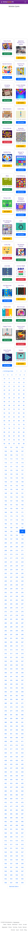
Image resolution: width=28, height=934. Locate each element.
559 (22, 883)
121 (11, 466)
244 (5, 585)
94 (23, 440)
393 (11, 726)
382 (17, 715)
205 (11, 547)
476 (5, 806)
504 (5, 833)
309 (11, 646)
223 (22, 562)
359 (22, 692)
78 (19, 428)
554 (17, 879)
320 (5, 657)
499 (22, 825)
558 (17, 883)
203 (22, 543)
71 (9, 424)
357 (11, 692)
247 (22, 585)
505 (11, 833)
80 (4, 432)
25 (4, 390)
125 (11, 470)
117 (11, 463)
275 (22, 611)
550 (17, 875)
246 (17, 585)
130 (17, 474)
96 (9, 444)
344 (5, 680)
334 (17, 669)
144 (5, 489)
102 (17, 447)
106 (17, 451)
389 (11, 722)
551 (22, 875)
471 (22, 799)
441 (11, 772)
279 (22, 615)
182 (17, 524)
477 (11, 806)
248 (5, 589)
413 (11, 745)
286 (17, 623)
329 (11, 665)
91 (9, 440)
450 (17, 779)
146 (17, 489)
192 (5, 535)
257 (11, 596)
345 (11, 680)
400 (5, 734)
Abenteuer (15, 924)
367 (22, 699)
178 (17, 520)
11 (9, 379)
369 (11, 703)
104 (5, 451)
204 (5, 547)
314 (17, 650)
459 (22, 787)
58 (19, 413)
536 (5, 863)
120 (5, 466)
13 (19, 379)
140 (5, 485)
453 (11, 783)
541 (11, 867)
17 (14, 382)
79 (23, 428)
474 (17, 802)
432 (5, 764)
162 (17, 505)
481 (11, 810)
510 (17, 837)
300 (5, 638)
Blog (25, 930)
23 (19, 386)
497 (11, 825)
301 (11, 638)
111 (22, 455)
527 (22, 852)
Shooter (13, 930)
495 (22, 821)
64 (23, 417)
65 (4, 421)
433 (11, 764)
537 (11, 863)
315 (22, 650)
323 (22, 657)
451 (22, 779)
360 (5, 695)
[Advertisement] (14, 23)
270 (17, 608)
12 (14, 379)
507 (22, 833)
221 (11, 562)
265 (11, 604)
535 (22, 860)
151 (22, 493)
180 (5, 524)
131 (22, 474)
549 (11, 875)
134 (17, 478)
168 (5, 512)
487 (22, 814)
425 (11, 757)
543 (22, 867)
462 (17, 791)
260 (5, 600)
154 (17, 497)
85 (4, 436)
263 (22, 600)
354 (17, 688)
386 (17, 718)
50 (4, 409)
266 (17, 604)
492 (5, 821)
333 (11, 669)
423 (22, 753)
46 (9, 405)
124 (5, 470)
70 (4, 424)
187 (22, 527)
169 (11, 512)
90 (4, 440)
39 (23, 398)
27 (14, 390)
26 (9, 390)
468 (5, 799)
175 (22, 516)
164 (5, 508)
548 (5, 875)
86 (9, 436)
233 (11, 573)
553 (11, 879)
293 (11, 631)
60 (4, 417)
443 (22, 772)
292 (5, 631)
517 (11, 844)
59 (23, 413)
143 (22, 485)
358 (17, 692)
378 (17, 711)
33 (19, 394)
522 (17, 848)
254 (17, 592)
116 (5, 463)
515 (22, 841)
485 (11, 814)
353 (11, 688)
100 (5, 447)
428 (5, 760)
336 (5, 673)
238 (17, 577)
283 (22, 619)
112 (5, 459)
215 (22, 554)
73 (19, 424)
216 (5, 558)
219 (22, 558)
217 (11, 558)
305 (11, 642)
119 (22, 463)
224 (5, 566)
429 (11, 760)
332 (5, 669)
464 (5, 795)
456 (5, 787)
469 (11, 799)
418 (17, 749)
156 (5, 501)
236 (5, 577)
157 (11, 501)
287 (22, 623)
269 (11, 608)
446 (17, 776)
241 (11, 581)
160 (5, 505)
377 (11, 711)
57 (14, 413)
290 (17, 627)
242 (17, 581)
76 (9, 428)
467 (22, 795)
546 (17, 871)
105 (11, 451)
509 (11, 837)
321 (11, 657)
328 (5, 665)
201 (11, 543)
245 (11, 585)
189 (11, 531)
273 (11, 611)
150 (17, 493)
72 (14, 424)
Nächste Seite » (14, 886)
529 (11, 856)
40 (4, 402)
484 (5, 814)
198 (17, 539)
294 (17, 631)
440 (5, 772)
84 (23, 432)
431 (22, 760)
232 (5, 573)
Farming (15, 927)
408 (5, 741)
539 (22, 863)
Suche (21, 930)
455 (22, 783)
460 (5, 791)
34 (23, 394)
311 (22, 646)
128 (5, 474)
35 (4, 398)
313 (11, 650)
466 (17, 795)
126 (17, 470)
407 (22, 737)
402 (17, 734)
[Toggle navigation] (25, 2)
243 (22, 581)
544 (5, 871)
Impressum (16, 922)
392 (5, 726)
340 (5, 676)
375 (22, 707)
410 (17, 741)
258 (17, 596)
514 (17, 841)
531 (22, 856)
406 (17, 737)
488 (5, 818)
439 (22, 768)
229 (11, 569)
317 (11, 653)
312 (5, 650)
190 (17, 531)
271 (22, 608)
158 (17, 501)
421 (11, 753)
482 (17, 810)
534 (17, 860)
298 (17, 634)
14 (23, 379)
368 (5, 703)
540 (5, 867)
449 (11, 779)
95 (4, 444)
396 (5, 730)
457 (11, 787)
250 (17, 589)
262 (17, 600)
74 (23, 424)
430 (17, 760)
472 (5, 802)
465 (11, 795)
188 (5, 531)
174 (17, 516)
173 (11, 516)
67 (14, 421)
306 (17, 642)
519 (22, 844)
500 (5, 829)
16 (9, 382)
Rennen (25, 927)
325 (11, 661)
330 (17, 665)
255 (22, 592)
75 (4, 428)
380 (5, 715)
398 (17, 730)
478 (17, 806)
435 (22, 764)
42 (14, 402)
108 (5, 455)
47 (14, 405)
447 (22, 776)
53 (19, 409)
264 (5, 604)
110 (17, 455)
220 (5, 562)
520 (5, 848)
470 (17, 799)
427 (22, 757)
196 (5, 539)
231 (22, 569)
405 (11, 737)
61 (9, 417)
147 (22, 489)
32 (14, 394)
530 (17, 856)
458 (17, 787)
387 (22, 718)
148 (5, 493)
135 (22, 478)
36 (9, 398)
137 (11, 482)
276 (5, 615)
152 (5, 497)
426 (17, 757)
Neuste (9, 924)
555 (22, 879)
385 (11, 718)
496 (5, 825)
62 (14, 417)
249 (11, 589)
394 (17, 726)
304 (5, 642)
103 (22, 447)
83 (19, 432)
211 (22, 550)
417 (11, 749)
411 (22, 741)
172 (5, 516)
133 (11, 478)
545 (11, 871)
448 (5, 779)
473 (11, 802)
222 (17, 562)
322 (17, 657)
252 (5, 592)
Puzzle (20, 927)
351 (22, 684)
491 (22, 818)
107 (22, 451)
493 (11, 821)
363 (22, 695)
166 (17, 508)
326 (17, 661)
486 (17, 814)
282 (17, 619)
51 (9, 409)
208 (5, 550)
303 (22, 638)
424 (5, 757)
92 (14, 440)
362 (17, 695)
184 (5, 527)
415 (22, 745)
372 (5, 707)
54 (23, 409)
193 (11, 535)
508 (5, 837)
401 (11, 734)
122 (17, 466)
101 (11, 447)
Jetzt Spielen (7, 53)
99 (23, 444)
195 (22, 535)
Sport (17, 930)
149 (11, 493)
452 (5, 783)
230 (17, 569)
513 (11, 841)
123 (22, 466)
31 (9, 394)
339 (22, 673)
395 (22, 726)
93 (19, 440)
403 (22, 734)
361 (11, 695)
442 (17, 772)
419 (22, 749)
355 (22, 688)
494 (17, 821)
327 (22, 661)
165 (11, 508)
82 (14, 432)
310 (17, 646)
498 (17, 825)
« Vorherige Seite (8, 371)
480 (5, 810)
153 (11, 497)
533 (11, 860)
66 (9, 421)
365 (11, 699)
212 (5, 554)
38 (19, 398)
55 (4, 413)
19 (23, 382)
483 (22, 810)
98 (19, 444)
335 (22, 669)
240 (5, 581)
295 (22, 631)
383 (22, 715)
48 (19, 405)
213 (11, 554)
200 (5, 543)
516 (5, 844)
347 (22, 680)
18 (19, 382)
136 (5, 482)
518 (17, 844)
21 (9, 386)
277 (11, 615)
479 (22, 806)
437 (11, 768)
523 (22, 848)
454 (17, 783)
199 (22, 539)
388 (5, 722)
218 (17, 558)
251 (22, 589)
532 (5, 860)
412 (5, 745)
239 (22, 577)
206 (17, 547)
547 (22, 871)
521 (11, 848)
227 (22, 566)
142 (17, 485)
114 (17, 459)
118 (17, 463)
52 (14, 409)
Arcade (25, 924)
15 (4, 382)
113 (11, 459)
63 (19, 417)
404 (5, 737)
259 (22, 596)
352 (5, 688)
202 (17, 543)
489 (11, 818)
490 (17, 818)
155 (22, 497)
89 (23, 436)
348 (5, 684)
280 (5, 619)
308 (5, 646)
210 (17, 550)
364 (5, 699)
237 (11, 577)
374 (17, 707)
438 (17, 768)
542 (17, 867)
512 (5, 841)
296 (5, 634)
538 (17, 863)
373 (11, 707)
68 (19, 421)
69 (23, 421)
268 (5, 608)
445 (11, 776)
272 (5, 611)
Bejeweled (4, 927)
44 (23, 402)
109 (11, 455)
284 (5, 623)
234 (17, 573)
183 (22, 524)
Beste (4, 924)
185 (11, 527)
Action (20, 924)
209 (11, 550)
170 (17, 512)
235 (22, 573)
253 (11, 592)
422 (17, 753)
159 (22, 501)
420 (5, 753)
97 (14, 444)
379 (22, 711)
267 (22, 604)
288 (5, 627)
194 (17, 535)
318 (17, 653)
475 (22, 802)
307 (22, 642)
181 (11, 524)
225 (11, 566)
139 (22, 482)
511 (22, 837)
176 (5, 520)
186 (17, 527)
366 (17, 699)
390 (17, 722)
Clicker (10, 927)
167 (22, 508)
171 (22, 512)
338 (17, 673)
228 (5, 569)
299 (22, 634)
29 (23, 390)
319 (22, 653)
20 (4, 386)
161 (11, 505)
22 (14, 386)
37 (14, 398)
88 (19, 436)
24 (23, 386)
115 (22, 459)
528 (5, 856)
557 (11, 883)
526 (17, 852)
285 (11, 623)
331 (22, 665)
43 (19, 402)
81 (9, 432)
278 (17, 615)
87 (14, 436)
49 (23, 405)
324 (5, 661)
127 (22, 470)
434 (17, 764)
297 (11, 634)
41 (9, 402)
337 (11, 673)
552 (5, 879)
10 (4, 379)
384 (5, 718)
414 (17, 745)
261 (11, 600)
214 (17, 554)
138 (17, 482)
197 (11, 539)
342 (17, 676)
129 (11, 474)
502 (17, 829)
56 (9, 413)
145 (11, 489)
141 (11, 485)
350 (17, 684)
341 (11, 676)
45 (4, 405)
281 (11, 619)
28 (19, 390)
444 (5, 776)
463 (22, 791)
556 (5, 883)
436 (5, 768)
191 (22, 531)
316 (5, 653)
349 (11, 684)
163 (22, 505)
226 (17, 566)
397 (11, 730)
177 (11, 520)
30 (4, 394)
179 (22, 520)
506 (17, 833)
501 (11, 829)
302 (17, 638)
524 (5, 852)
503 (22, 829)
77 (14, 428)
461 (11, 791)
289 (11, 627)
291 (22, 627)
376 (5, 711)
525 (11, 852)
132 (5, 478)
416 (5, 749)
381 (11, 715)
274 (17, 611)
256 (5, 596)
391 (22, 722)
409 (11, 741)
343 (22, 676)
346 (17, 680)
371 (22, 703)
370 (17, 703)
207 (22, 547)
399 (22, 730)
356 (5, 692)
